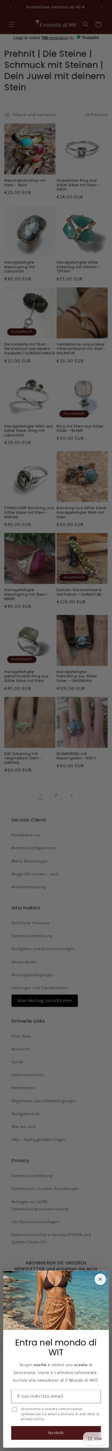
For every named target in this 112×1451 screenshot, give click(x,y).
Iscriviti (56, 1432)
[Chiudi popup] (100, 1279)
